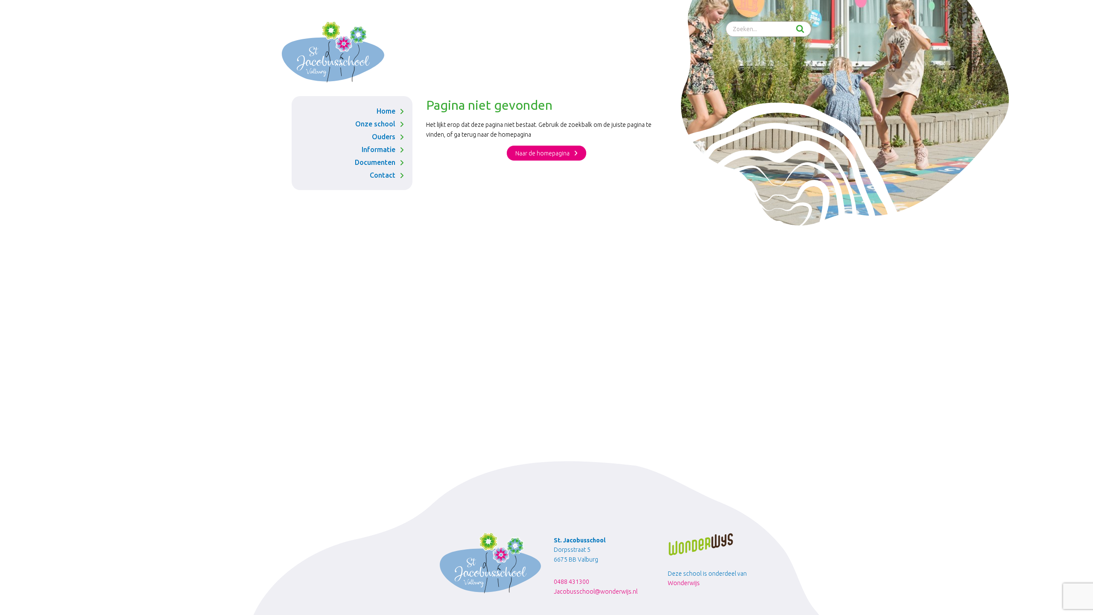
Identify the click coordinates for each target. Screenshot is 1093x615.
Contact (382, 175)
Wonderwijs (684, 583)
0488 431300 (571, 581)
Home (386, 111)
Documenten (375, 162)
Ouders (383, 137)
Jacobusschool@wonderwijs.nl (595, 591)
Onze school (375, 124)
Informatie (378, 149)
